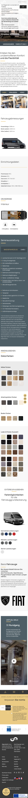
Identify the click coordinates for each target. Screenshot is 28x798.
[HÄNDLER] (25, 402)
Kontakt (16, 761)
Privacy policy (5, 775)
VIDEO (22, 92)
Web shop (4, 766)
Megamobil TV (17, 759)
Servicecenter (5, 761)
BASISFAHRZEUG (11, 250)
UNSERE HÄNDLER (22, 692)
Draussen (13, 92)
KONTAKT (14, 692)
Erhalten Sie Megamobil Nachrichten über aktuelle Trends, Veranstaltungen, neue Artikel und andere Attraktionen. (20, 709)
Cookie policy (5, 777)
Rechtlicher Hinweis (6, 772)
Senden (8, 708)
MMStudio (16, 789)
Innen (4, 92)
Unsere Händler (17, 769)
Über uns (16, 757)
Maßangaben (8, 44)
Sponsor (16, 764)
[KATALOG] (25, 395)
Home (3, 757)
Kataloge (16, 766)
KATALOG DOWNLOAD (5, 692)
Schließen (23, 2)
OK (23, 7)
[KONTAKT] (25, 398)
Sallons (3, 764)
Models (3, 759)
